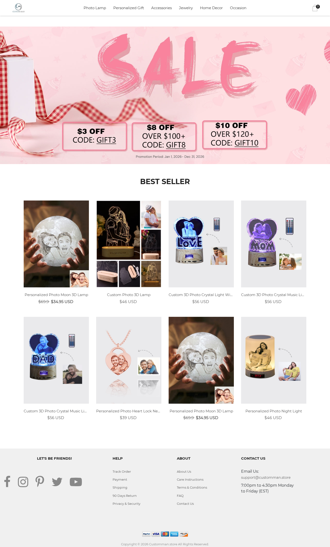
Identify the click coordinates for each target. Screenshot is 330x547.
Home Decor (211, 8)
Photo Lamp (95, 8)
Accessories (161, 8)
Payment (120, 479)
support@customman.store (266, 477)
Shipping (120, 487)
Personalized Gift (128, 8)
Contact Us (185, 503)
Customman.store (163, 544)
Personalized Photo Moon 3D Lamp (56, 294)
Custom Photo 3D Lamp (129, 294)
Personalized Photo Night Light (273, 411)
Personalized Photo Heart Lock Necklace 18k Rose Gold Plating (128, 411)
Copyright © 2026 (135, 544)
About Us (184, 471)
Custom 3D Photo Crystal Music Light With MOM (273, 294)
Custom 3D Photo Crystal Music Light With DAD (56, 411)
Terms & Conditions (192, 487)
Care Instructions (190, 479)
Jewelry (186, 8)
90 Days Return (125, 496)
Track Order (122, 471)
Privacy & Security (126, 503)
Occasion (238, 8)
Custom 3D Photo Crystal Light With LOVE (201, 294)
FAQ (180, 496)
